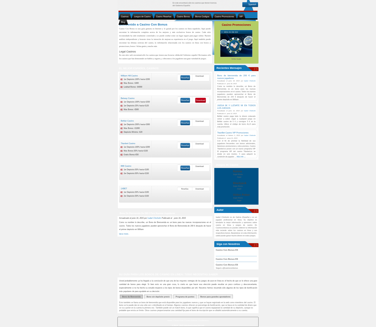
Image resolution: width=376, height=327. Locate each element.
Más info (241, 157)
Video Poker (241, 194)
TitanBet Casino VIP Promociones (233, 132)
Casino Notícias (191, 321)
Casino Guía (178, 321)
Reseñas (185, 78)
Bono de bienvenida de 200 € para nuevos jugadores (147, 213)
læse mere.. (124, 234)
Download (200, 100)
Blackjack (239, 183)
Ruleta (237, 171)
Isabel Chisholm (154, 218)
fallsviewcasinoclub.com (194, 326)
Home (169, 321)
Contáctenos (204, 321)
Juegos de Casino (142, 16)
